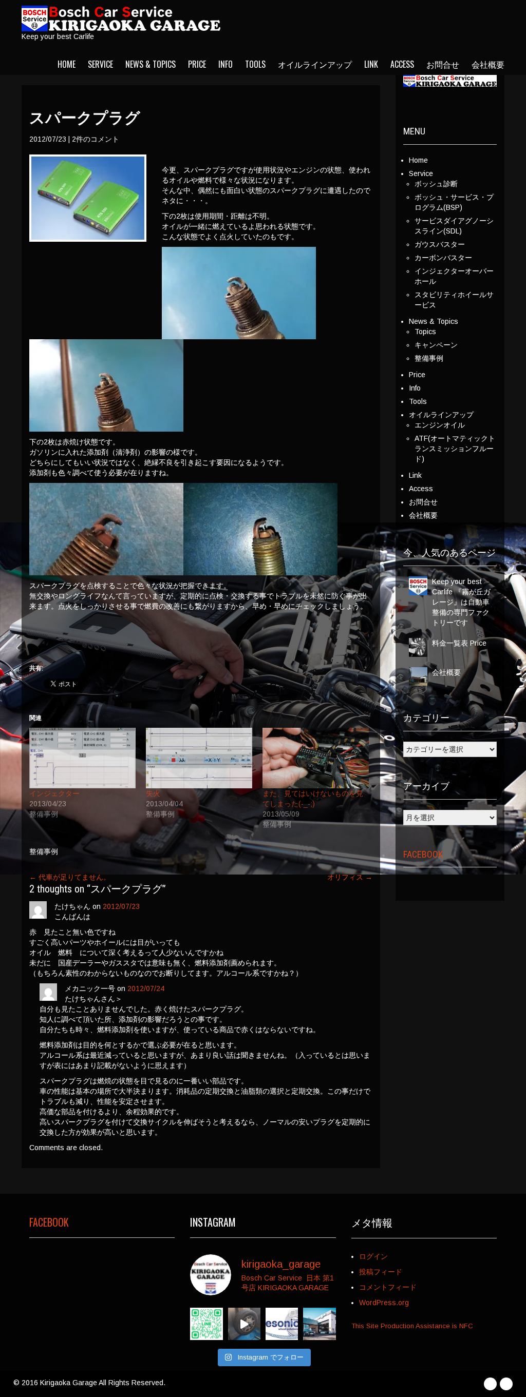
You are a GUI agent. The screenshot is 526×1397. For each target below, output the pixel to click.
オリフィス (349, 877)
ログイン (373, 1256)
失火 (153, 793)
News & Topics (150, 64)
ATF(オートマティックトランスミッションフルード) (455, 448)
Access (402, 64)
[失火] (199, 758)
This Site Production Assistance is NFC (412, 1326)
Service (100, 64)
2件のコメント (95, 139)
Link (371, 64)
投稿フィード (380, 1272)
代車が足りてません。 (69, 877)
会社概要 (488, 64)
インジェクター (54, 793)
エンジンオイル (440, 425)
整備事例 (43, 851)
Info (225, 64)
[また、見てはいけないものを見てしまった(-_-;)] (315, 758)
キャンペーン (436, 345)
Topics (425, 331)
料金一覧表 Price (459, 643)
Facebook (423, 854)
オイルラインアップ (315, 64)
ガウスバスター (440, 244)
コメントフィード (388, 1287)
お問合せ (442, 64)
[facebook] (490, 1383)
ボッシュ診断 (436, 184)
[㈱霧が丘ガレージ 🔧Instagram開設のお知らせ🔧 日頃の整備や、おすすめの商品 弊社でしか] (319, 1324)
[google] (506, 1383)
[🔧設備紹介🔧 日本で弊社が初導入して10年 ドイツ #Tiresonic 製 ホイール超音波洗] (244, 1324)
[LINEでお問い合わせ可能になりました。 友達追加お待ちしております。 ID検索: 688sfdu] (206, 1324)
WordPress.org (384, 1302)
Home (67, 64)
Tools (255, 64)
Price (197, 64)
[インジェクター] (82, 758)
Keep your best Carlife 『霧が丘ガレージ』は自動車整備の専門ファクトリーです (461, 602)
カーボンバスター (443, 258)
